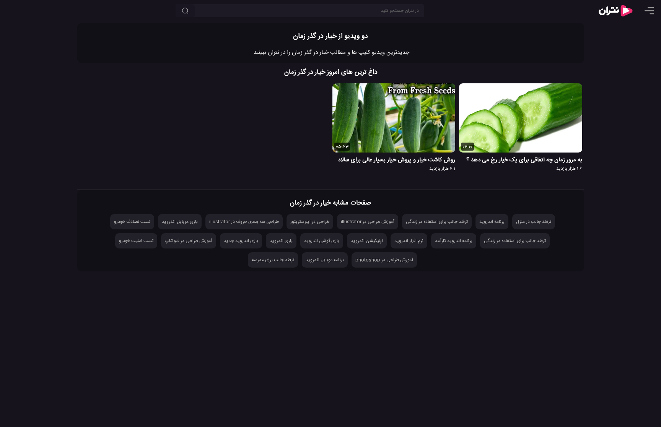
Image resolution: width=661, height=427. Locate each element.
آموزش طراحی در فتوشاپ (188, 241)
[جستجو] (185, 10)
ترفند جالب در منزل (533, 222)
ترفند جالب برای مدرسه (273, 260)
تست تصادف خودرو (132, 222)
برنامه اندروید (492, 222)
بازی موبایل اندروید (180, 222)
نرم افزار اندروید (408, 241)
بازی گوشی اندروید (321, 241)
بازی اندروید (281, 241)
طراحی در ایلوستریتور (309, 222)
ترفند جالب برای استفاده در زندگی (437, 222)
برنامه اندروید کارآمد (453, 241)
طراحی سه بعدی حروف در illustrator (244, 222)
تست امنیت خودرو (136, 241)
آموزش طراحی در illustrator (367, 222)
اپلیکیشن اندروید (367, 241)
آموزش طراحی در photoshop (384, 260)
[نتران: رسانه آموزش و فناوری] (615, 10)
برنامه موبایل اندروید (325, 260)
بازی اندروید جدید (241, 241)
